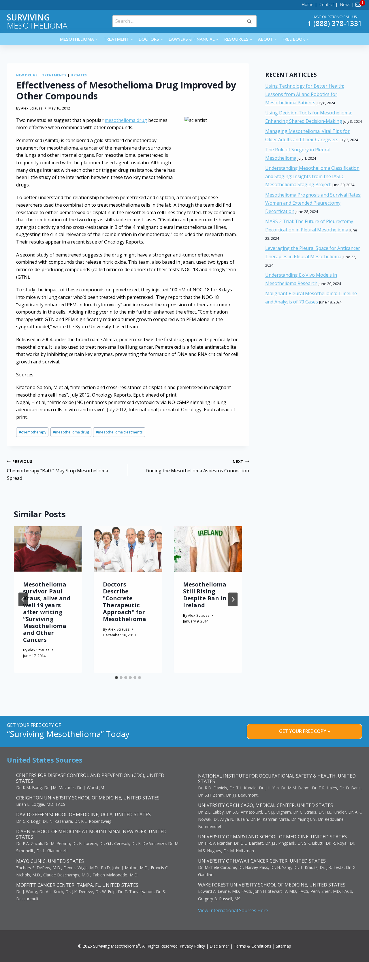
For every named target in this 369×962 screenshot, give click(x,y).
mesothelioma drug (126, 120)
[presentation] (48, 549)
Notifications (359, 4)
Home (307, 4)
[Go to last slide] (23, 599)
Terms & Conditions (252, 946)
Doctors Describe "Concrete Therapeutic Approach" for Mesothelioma (124, 601)
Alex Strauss (32, 108)
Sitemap (283, 946)
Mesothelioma (37, 21)
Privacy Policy (192, 946)
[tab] (116, 677)
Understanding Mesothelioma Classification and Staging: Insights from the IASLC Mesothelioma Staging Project (312, 176)
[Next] (233, 599)
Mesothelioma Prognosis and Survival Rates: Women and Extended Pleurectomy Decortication (313, 203)
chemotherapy (32, 432)
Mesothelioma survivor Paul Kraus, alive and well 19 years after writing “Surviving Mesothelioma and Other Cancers (47, 612)
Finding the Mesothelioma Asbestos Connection (197, 466)
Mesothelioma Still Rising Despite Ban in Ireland (205, 594)
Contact (326, 4)
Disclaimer (219, 946)
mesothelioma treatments (119, 432)
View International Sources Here (233, 910)
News (345, 4)
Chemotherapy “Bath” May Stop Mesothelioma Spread (57, 470)
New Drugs (27, 75)
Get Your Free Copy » (304, 731)
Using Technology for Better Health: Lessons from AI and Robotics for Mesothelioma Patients (304, 94)
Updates (79, 75)
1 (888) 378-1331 (335, 23)
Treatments (54, 75)
